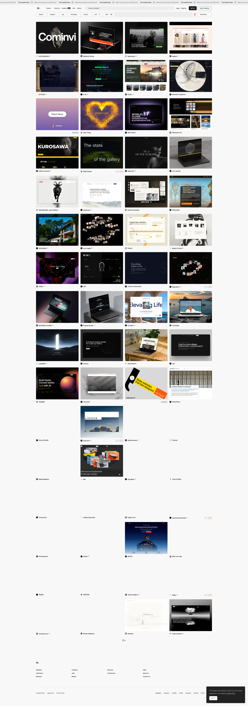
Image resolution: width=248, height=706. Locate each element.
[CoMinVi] (57, 38)
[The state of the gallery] (102, 153)
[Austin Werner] (190, 461)
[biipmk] (102, 461)
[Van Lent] (57, 499)
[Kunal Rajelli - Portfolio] (57, 653)
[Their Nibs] (190, 38)
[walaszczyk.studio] (102, 499)
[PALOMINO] (57, 307)
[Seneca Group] (190, 383)
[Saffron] (57, 268)
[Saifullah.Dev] (102, 268)
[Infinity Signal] (102, 76)
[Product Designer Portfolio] (146, 230)
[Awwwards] (38, 8)
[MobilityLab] (102, 191)
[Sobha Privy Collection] (146, 153)
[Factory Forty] (146, 345)
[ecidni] (146, 268)
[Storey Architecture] (57, 230)
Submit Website (204, 8)
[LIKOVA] (102, 422)
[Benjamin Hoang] (102, 38)
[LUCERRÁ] (57, 345)
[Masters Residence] (102, 538)
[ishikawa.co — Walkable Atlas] (146, 615)
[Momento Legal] (57, 76)
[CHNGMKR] (102, 615)
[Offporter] (190, 230)
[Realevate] (146, 307)
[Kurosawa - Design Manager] (57, 153)
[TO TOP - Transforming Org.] (146, 499)
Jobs (73, 8)
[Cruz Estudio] (190, 153)
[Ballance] (146, 538)
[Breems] (190, 538)
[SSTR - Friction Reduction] (102, 653)
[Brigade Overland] (146, 76)
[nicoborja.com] (57, 615)
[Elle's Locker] (190, 422)
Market (79, 8)
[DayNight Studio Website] (57, 383)
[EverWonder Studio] (146, 422)
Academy (66, 8)
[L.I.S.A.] (190, 653)
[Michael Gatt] (190, 499)
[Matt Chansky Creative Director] (190, 114)
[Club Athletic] (146, 38)
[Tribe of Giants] (190, 191)
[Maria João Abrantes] (190, 345)
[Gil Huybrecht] (57, 538)
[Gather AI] (102, 383)
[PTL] (102, 230)
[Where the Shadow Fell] (190, 76)
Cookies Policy (230, 693)
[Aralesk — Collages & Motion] (102, 576)
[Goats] (57, 191)
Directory (57, 8)
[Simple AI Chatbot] (57, 422)
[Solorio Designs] (146, 576)
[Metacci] (102, 345)
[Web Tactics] (146, 114)
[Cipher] (190, 268)
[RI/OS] (146, 191)
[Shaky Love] (102, 114)
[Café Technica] (146, 461)
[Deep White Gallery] (190, 615)
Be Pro (193, 8)
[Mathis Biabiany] (57, 461)
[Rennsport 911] (57, 576)
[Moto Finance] (102, 307)
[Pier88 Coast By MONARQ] (190, 307)
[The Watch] (190, 576)
